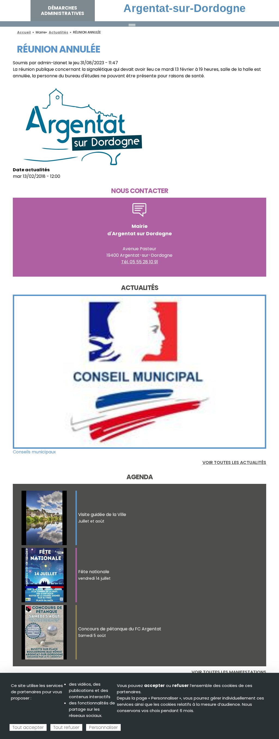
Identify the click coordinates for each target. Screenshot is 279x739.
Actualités (58, 32)
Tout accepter (28, 727)
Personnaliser (103, 727)
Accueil (24, 32)
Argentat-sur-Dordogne (184, 8)
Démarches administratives (62, 11)
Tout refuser (66, 727)
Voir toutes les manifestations (229, 672)
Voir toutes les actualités (234, 462)
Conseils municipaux (34, 452)
